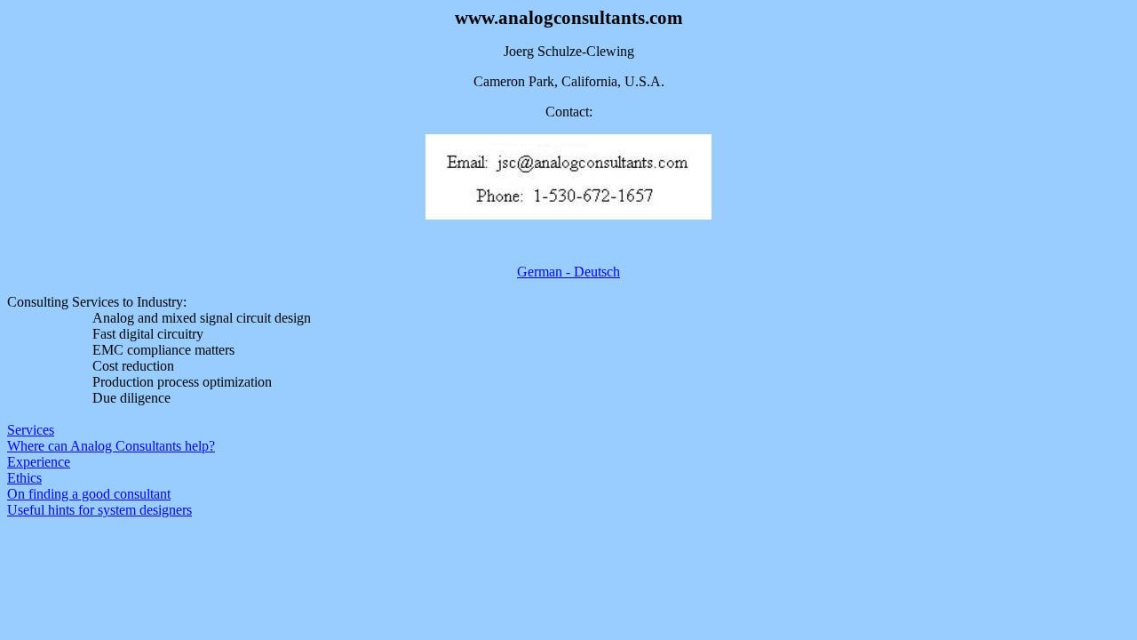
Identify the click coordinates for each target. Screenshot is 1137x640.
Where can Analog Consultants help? (111, 445)
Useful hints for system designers (99, 509)
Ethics (24, 477)
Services (30, 429)
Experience (38, 461)
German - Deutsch (568, 271)
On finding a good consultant (89, 493)
